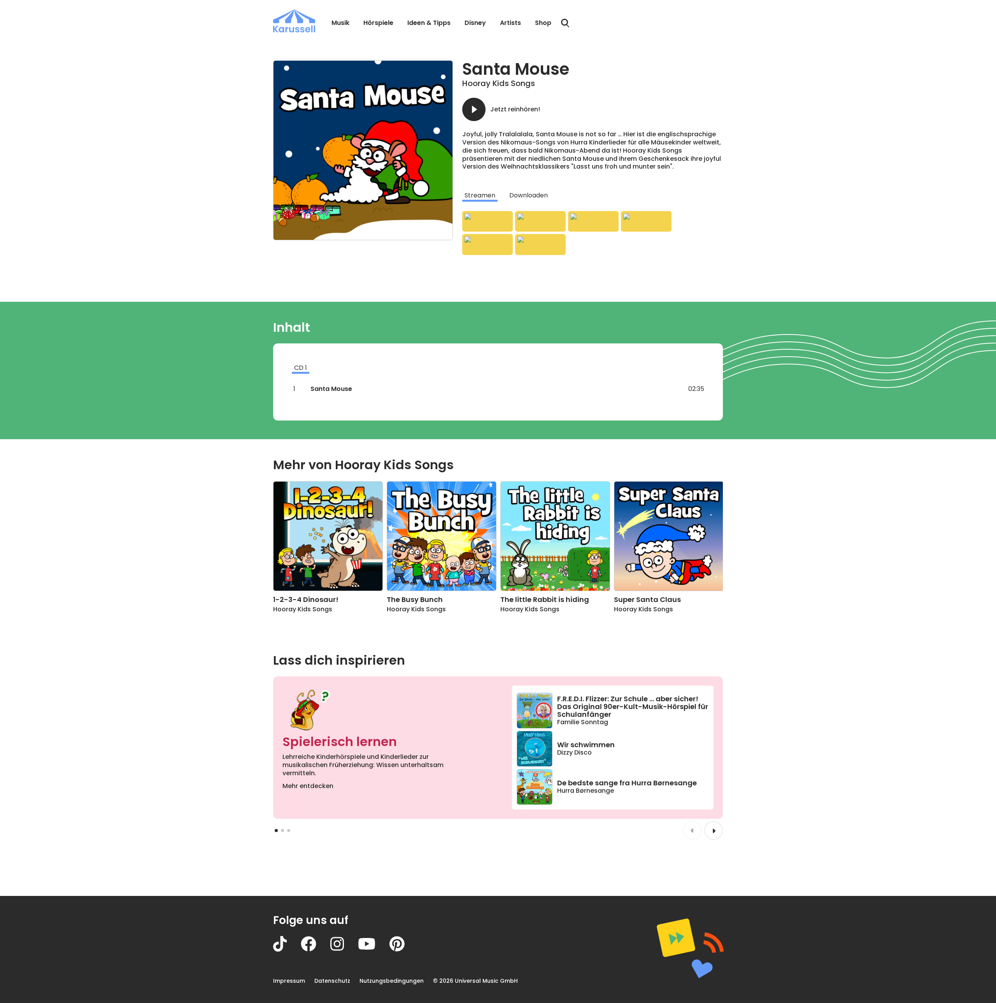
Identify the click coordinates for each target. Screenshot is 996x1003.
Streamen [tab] (480, 195)
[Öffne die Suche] (565, 23)
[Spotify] (593, 221)
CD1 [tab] (300, 367)
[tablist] (592, 195)
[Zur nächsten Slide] (713, 830)
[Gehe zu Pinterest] (404, 949)
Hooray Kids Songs (498, 83)
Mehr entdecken (307, 785)
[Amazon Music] (540, 221)
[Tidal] (487, 244)
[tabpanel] (592, 233)
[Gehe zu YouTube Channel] (373, 949)
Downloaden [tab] (528, 195)
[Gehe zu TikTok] (287, 949)
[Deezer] (646, 221)
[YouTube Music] (540, 244)
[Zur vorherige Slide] (692, 830)
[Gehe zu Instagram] (344, 949)
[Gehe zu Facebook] (315, 949)
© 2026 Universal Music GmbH (475, 980)
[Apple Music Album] (487, 221)
